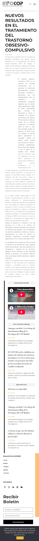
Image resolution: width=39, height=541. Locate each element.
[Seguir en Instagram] (17, 487)
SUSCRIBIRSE (18, 522)
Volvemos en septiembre (17, 389)
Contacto (6, 473)
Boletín (5, 463)
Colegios (6, 466)
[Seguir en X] (9, 487)
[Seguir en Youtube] (21, 487)
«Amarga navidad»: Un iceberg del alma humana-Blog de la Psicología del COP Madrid (21, 331)
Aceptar (20, 538)
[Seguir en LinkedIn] (13, 487)
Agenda (5, 470)
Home (5, 460)
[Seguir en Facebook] (5, 487)
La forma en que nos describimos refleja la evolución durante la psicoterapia (21, 434)
